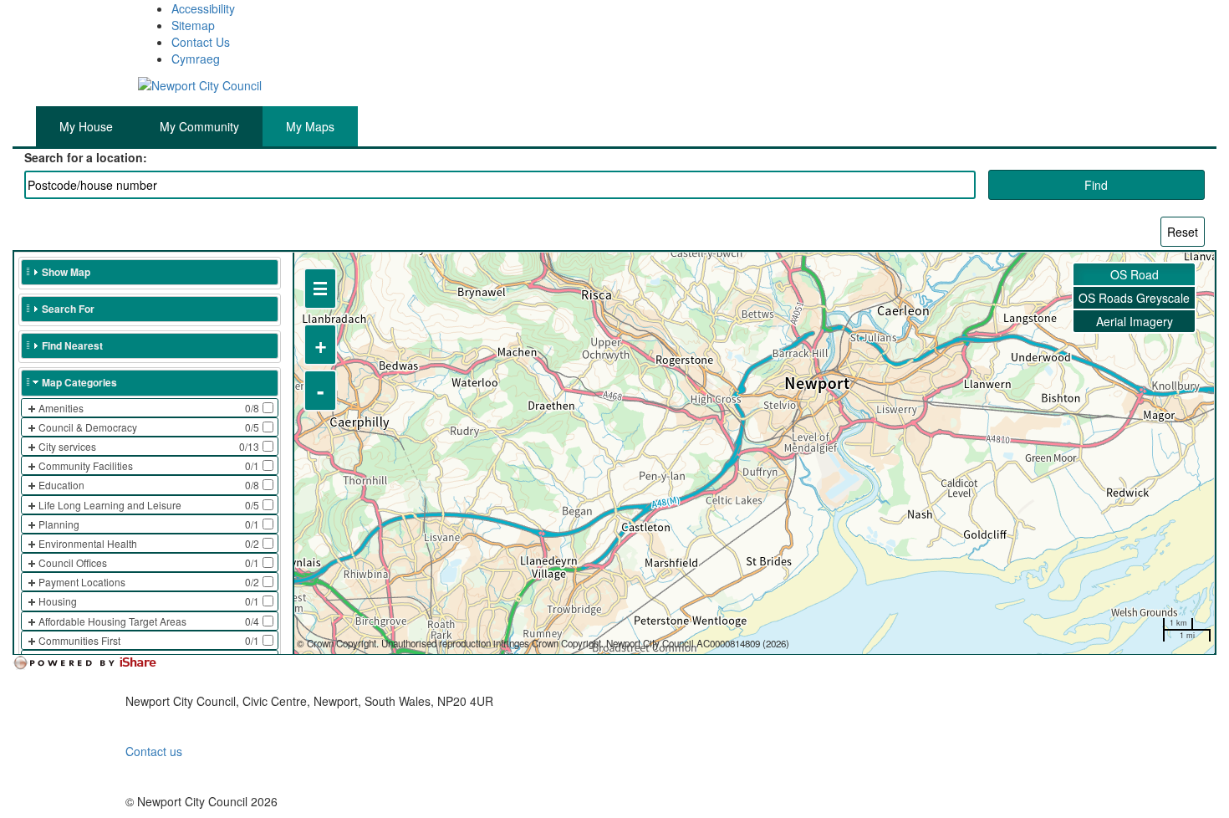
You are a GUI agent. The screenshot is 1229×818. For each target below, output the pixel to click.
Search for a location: (85, 157)
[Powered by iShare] (96, 663)
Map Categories (79, 382)
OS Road (1134, 274)
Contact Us (200, 41)
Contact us (153, 751)
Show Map (66, 271)
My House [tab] (86, 126)
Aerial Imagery (1134, 321)
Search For (68, 308)
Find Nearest (72, 345)
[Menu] (320, 288)
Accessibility (203, 8)
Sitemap (193, 25)
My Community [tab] (199, 126)
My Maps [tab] (310, 126)
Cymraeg (195, 58)
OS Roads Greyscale (1134, 297)
